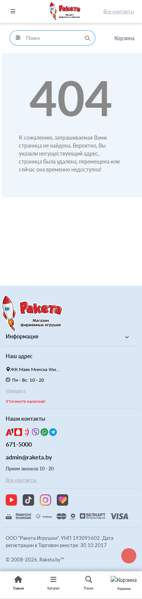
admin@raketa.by (29, 457)
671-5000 (19, 444)
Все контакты (118, 11)
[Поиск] (87, 38)
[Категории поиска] (17, 38)
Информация (22, 336)
